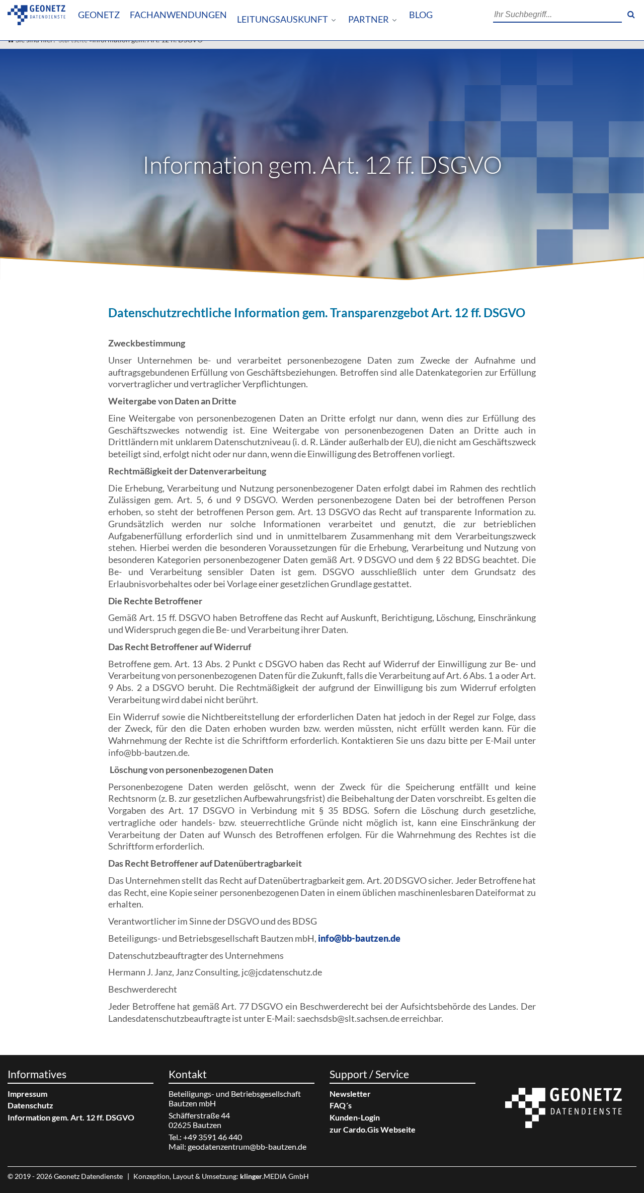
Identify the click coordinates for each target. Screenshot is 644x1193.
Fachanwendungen (178, 15)
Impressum (27, 1093)
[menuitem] (99, 15)
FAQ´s (341, 1105)
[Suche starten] (630, 14)
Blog (421, 15)
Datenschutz (30, 1105)
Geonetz (99, 15)
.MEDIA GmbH (274, 1176)
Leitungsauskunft (282, 19)
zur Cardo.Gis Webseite (373, 1129)
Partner (368, 19)
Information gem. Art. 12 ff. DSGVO (71, 1117)
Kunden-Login (355, 1117)
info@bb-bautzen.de (359, 938)
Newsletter (350, 1093)
